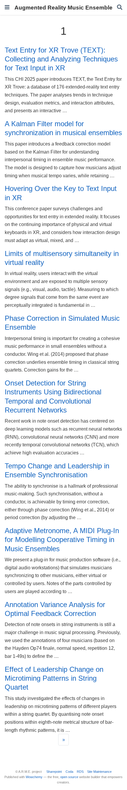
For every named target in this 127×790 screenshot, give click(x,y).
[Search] (119, 7)
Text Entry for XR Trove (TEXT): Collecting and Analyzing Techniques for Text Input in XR (61, 59)
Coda (69, 771)
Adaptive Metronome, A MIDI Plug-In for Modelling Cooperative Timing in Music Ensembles (62, 540)
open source (69, 777)
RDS (80, 771)
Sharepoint (54, 771)
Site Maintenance (99, 771)
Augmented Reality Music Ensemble (63, 7)
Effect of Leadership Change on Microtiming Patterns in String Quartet (54, 678)
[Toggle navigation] (7, 7)
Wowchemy (34, 777)
